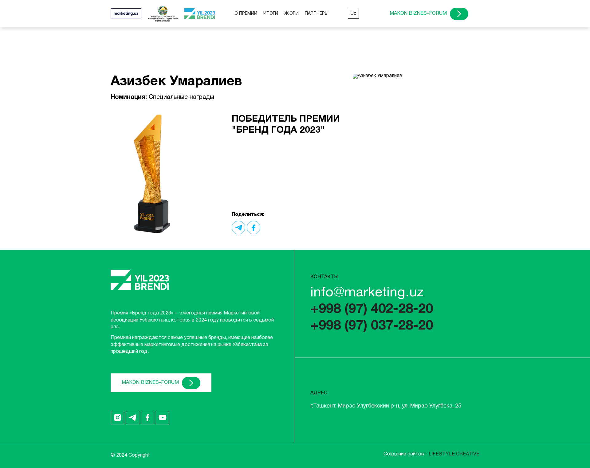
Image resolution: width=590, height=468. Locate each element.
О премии (245, 14)
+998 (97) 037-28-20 (371, 326)
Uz (353, 14)
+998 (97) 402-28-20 (371, 309)
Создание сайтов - (431, 454)
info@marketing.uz (366, 293)
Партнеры (316, 14)
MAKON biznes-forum (418, 13)
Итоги (270, 14)
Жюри (291, 14)
